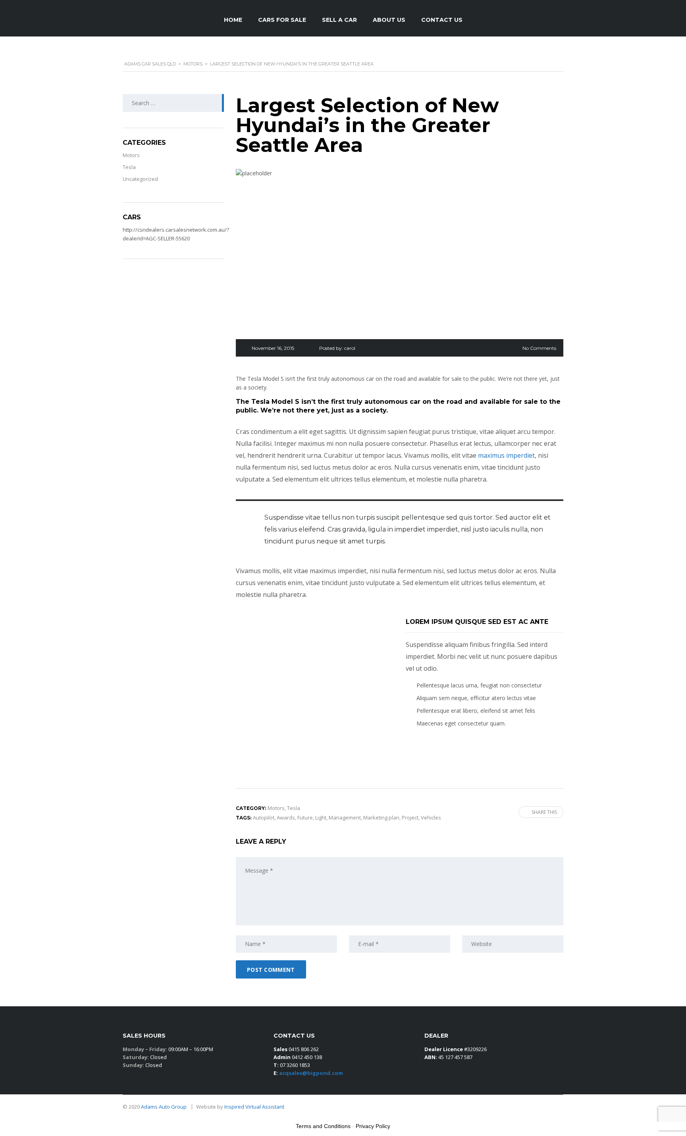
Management (345, 817)
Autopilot (263, 817)
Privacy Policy (373, 1126)
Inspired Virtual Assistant (254, 1106)
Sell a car (339, 19)
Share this (544, 812)
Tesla (129, 167)
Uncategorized (140, 178)
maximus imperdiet (506, 455)
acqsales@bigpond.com (311, 1073)
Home (233, 19)
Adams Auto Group (164, 1106)
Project (410, 817)
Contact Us (441, 19)
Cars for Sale (282, 19)
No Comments (539, 348)
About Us (389, 19)
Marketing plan (381, 817)
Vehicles (431, 817)
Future (305, 817)
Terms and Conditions (323, 1126)
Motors (131, 155)
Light (320, 817)
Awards (286, 817)
